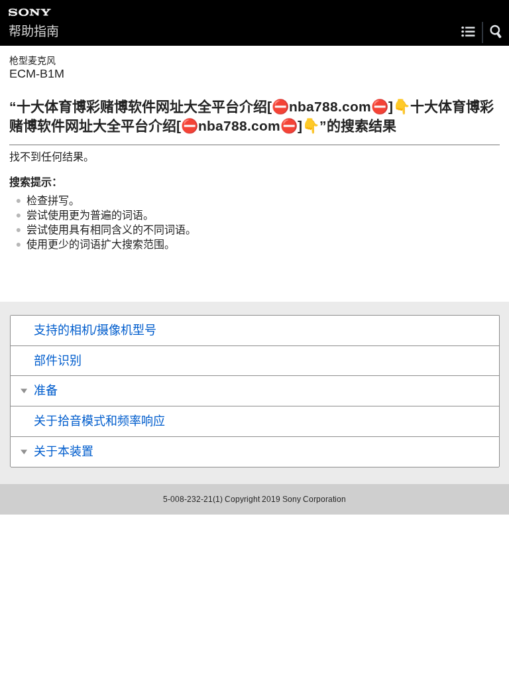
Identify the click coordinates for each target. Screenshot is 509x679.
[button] (496, 32)
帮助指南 (34, 31)
